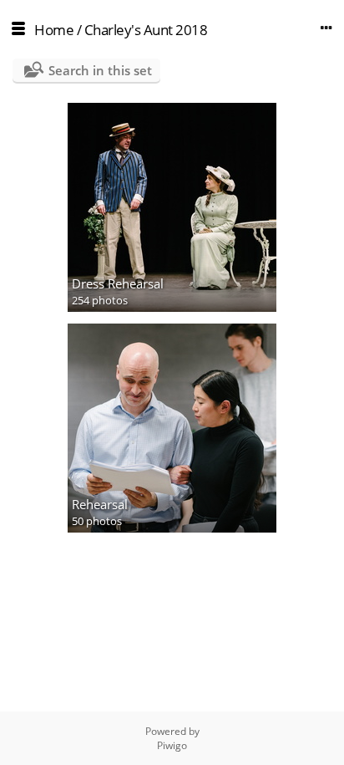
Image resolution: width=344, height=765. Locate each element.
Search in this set (100, 70)
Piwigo (172, 745)
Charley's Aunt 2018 (146, 29)
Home (53, 29)
